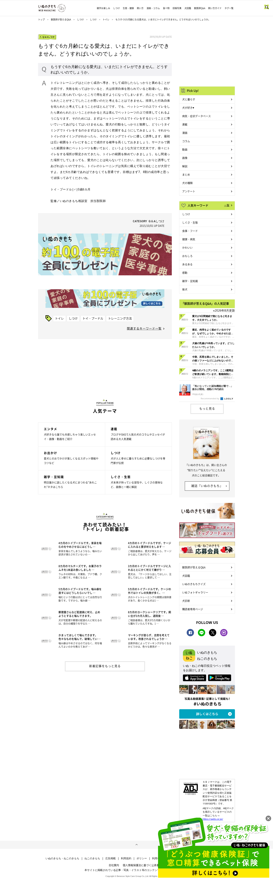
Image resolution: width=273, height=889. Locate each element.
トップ (41, 19)
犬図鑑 (187, 8)
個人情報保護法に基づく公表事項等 (143, 865)
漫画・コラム (153, 8)
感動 (184, 272)
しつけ (116, 8)
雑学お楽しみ (103, 8)
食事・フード (190, 231)
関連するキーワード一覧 (144, 328)
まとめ (186, 174)
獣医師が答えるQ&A (61, 19)
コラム (186, 141)
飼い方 (140, 8)
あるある (187, 264)
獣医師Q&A (199, 8)
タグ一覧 (229, 8)
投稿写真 (177, 8)
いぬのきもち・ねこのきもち (62, 858)
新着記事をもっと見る (105, 666)
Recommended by (210, 398)
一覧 (226, 205)
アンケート (188, 191)
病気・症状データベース (196, 116)
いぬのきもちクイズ (194, 584)
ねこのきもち (92, 858)
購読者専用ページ (192, 609)
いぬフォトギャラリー (195, 592)
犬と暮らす (188, 99)
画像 (184, 158)
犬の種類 (187, 183)
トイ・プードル (92, 318)
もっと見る (207, 408)
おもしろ (187, 256)
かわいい (187, 247)
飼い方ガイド (215, 8)
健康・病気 (188, 239)
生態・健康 (128, 8)
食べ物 (166, 8)
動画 (184, 149)
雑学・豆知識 (190, 281)
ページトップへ (136, 845)
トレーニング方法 (120, 318)
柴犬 (184, 289)
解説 (184, 166)
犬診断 (186, 601)
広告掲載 (110, 858)
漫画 (184, 133)
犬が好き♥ (188, 107)
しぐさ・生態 (190, 222)
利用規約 (126, 858)
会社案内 (114, 865)
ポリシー (141, 858)
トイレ (106, 19)
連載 (184, 124)
